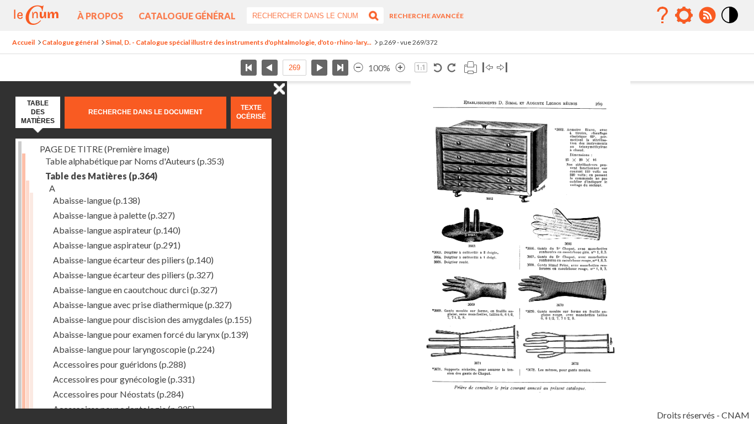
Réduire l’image (358, 68)
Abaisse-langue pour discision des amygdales (152, 319)
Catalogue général (187, 15)
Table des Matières (101, 176)
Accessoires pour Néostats (118, 394)
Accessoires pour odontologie (124, 409)
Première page (249, 68)
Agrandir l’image (400, 68)
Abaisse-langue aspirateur (116, 230)
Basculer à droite (502, 68)
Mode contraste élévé (730, 23)
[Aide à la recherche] (662, 15)
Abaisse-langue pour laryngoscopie (134, 349)
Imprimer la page (470, 68)
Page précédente (270, 68)
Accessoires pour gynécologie (124, 379)
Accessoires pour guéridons (119, 364)
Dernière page (340, 68)
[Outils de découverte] (684, 15)
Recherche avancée (426, 16)
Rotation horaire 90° (451, 68)
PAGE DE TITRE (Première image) (104, 149)
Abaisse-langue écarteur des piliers (133, 260)
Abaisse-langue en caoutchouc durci (135, 289)
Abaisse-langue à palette (114, 215)
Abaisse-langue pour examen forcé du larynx (150, 334)
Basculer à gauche (487, 68)
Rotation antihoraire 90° (438, 68)
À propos (100, 15)
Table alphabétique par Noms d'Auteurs (134, 161)
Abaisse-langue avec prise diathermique (142, 304)
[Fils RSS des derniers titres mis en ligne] (707, 15)
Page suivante (319, 68)
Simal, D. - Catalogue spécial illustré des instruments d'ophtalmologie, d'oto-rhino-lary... (238, 42)
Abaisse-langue (96, 200)
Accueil (23, 42)
